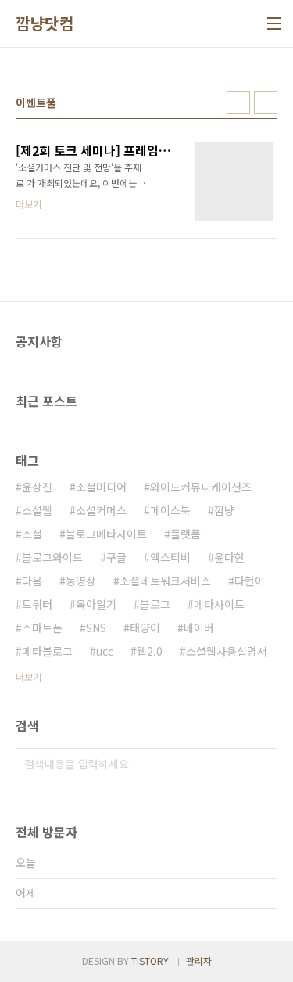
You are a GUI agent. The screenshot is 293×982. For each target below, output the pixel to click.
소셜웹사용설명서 (226, 651)
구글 (116, 557)
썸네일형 (238, 102)
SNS (96, 627)
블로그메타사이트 (106, 533)
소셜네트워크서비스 (165, 580)
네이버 (199, 627)
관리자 (199, 960)
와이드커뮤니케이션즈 (201, 487)
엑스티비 (170, 557)
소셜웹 (37, 510)
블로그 (155, 604)
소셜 (32, 533)
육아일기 (96, 604)
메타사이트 (219, 604)
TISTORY (150, 960)
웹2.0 (150, 651)
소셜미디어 (101, 487)
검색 (262, 764)
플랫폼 (185, 533)
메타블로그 (47, 651)
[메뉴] (274, 23)
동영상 (81, 580)
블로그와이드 (52, 557)
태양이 (145, 627)
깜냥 (224, 510)
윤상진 (37, 487)
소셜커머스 (101, 510)
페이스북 (170, 510)
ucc (104, 651)
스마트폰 (42, 627)
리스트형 (265, 102)
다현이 (249, 580)
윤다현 (229, 557)
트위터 (37, 604)
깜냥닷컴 (44, 23)
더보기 (28, 676)
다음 (32, 580)
